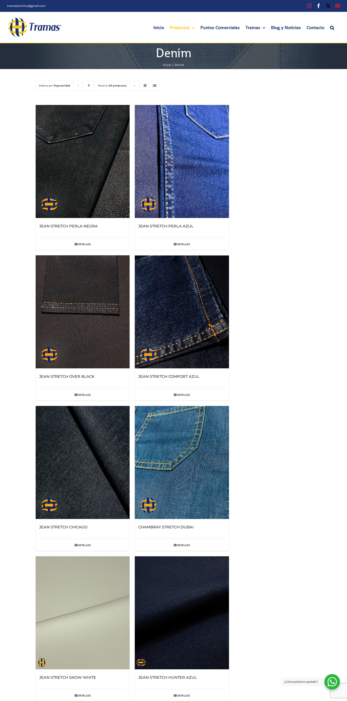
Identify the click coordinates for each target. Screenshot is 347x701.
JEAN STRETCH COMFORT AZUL (168, 376)
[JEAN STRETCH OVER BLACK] (83, 311)
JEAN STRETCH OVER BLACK (67, 376)
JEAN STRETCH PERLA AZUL (166, 226)
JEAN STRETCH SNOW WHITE (67, 677)
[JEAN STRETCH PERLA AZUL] (182, 161)
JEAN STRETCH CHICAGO (63, 527)
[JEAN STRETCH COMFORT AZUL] (182, 311)
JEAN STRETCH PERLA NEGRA (68, 226)
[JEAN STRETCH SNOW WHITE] (83, 612)
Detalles (84, 244)
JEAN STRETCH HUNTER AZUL (167, 677)
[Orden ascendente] (88, 86)
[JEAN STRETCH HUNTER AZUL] (182, 612)
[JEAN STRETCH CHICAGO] (83, 462)
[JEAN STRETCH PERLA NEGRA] (83, 161)
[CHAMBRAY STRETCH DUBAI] (182, 462)
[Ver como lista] (154, 85)
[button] (332, 27)
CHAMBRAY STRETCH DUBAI (166, 527)
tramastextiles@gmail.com (26, 6)
